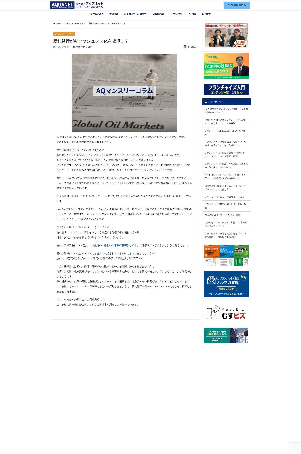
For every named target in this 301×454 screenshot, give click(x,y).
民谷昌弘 (192, 47)
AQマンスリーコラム (64, 34)
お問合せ (206, 13)
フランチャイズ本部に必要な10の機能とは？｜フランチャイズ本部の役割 (224, 154)
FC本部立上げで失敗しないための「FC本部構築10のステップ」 (226, 110)
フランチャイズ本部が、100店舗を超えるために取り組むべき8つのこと (226, 165)
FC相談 (192, 13)
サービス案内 (97, 13)
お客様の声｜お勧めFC (135, 13)
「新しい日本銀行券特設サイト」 (120, 245)
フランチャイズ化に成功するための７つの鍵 (225, 132)
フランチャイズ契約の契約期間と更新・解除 (225, 206)
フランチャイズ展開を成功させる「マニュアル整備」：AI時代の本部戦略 (225, 235)
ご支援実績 (158, 13)
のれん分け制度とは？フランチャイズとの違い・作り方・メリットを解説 (225, 121)
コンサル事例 (176, 13)
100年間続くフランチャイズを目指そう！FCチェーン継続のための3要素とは (225, 176)
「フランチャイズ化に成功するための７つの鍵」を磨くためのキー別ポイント (225, 143)
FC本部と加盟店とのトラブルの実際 (222, 215)
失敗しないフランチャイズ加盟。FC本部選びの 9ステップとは (226, 224)
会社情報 (113, 13)
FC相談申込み (238, 5)
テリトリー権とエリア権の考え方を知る (224, 197)
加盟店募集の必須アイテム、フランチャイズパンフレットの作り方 (225, 188)
